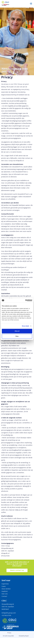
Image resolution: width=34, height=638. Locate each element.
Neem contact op (17, 570)
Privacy (9, 633)
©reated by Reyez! (24, 636)
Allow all (17, 331)
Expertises (5, 584)
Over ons (5, 594)
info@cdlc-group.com (9, 613)
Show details (25, 326)
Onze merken (6, 589)
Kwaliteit (5, 591)
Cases (4, 586)
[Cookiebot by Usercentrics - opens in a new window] (25, 300)
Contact (4, 596)
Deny (17, 336)
